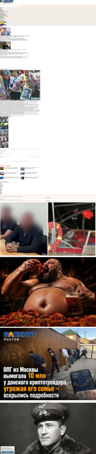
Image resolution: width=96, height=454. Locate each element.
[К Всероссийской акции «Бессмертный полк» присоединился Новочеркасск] (20, 120)
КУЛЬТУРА (1, 12)
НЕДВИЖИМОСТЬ (3, 15)
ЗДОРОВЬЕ (2, 10)
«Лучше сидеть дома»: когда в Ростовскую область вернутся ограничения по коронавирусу (11, 196)
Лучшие (5, 156)
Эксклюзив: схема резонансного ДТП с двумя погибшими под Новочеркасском (12, 38)
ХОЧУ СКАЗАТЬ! (2, 20)
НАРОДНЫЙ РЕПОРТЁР (4, 14)
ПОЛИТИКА (2, 17)
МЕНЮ (1, 7)
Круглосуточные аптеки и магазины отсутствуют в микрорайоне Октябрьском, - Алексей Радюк (14, 53)
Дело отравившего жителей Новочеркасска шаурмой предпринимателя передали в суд (13, 39)
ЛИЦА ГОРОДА (2, 13)
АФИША (1, 9)
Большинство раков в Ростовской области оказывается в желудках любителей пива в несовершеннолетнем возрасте (15, 327)
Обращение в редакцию (3, 54)
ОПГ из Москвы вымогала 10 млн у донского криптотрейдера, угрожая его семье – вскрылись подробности (14, 400)
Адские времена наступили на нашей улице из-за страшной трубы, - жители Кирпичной (13, 52)
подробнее (7, 182)
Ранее (9, 156)
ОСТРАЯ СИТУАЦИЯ (3, 27)
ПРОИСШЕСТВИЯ (3, 18)
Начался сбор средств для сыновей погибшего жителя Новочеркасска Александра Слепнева (14, 40)
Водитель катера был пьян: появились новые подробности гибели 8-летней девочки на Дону (12, 256)
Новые (1, 156)
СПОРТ (1, 19)
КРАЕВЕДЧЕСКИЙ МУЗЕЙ (4, 11)
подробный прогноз (3, 182)
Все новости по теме (3, 37)
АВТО (1, 8)
